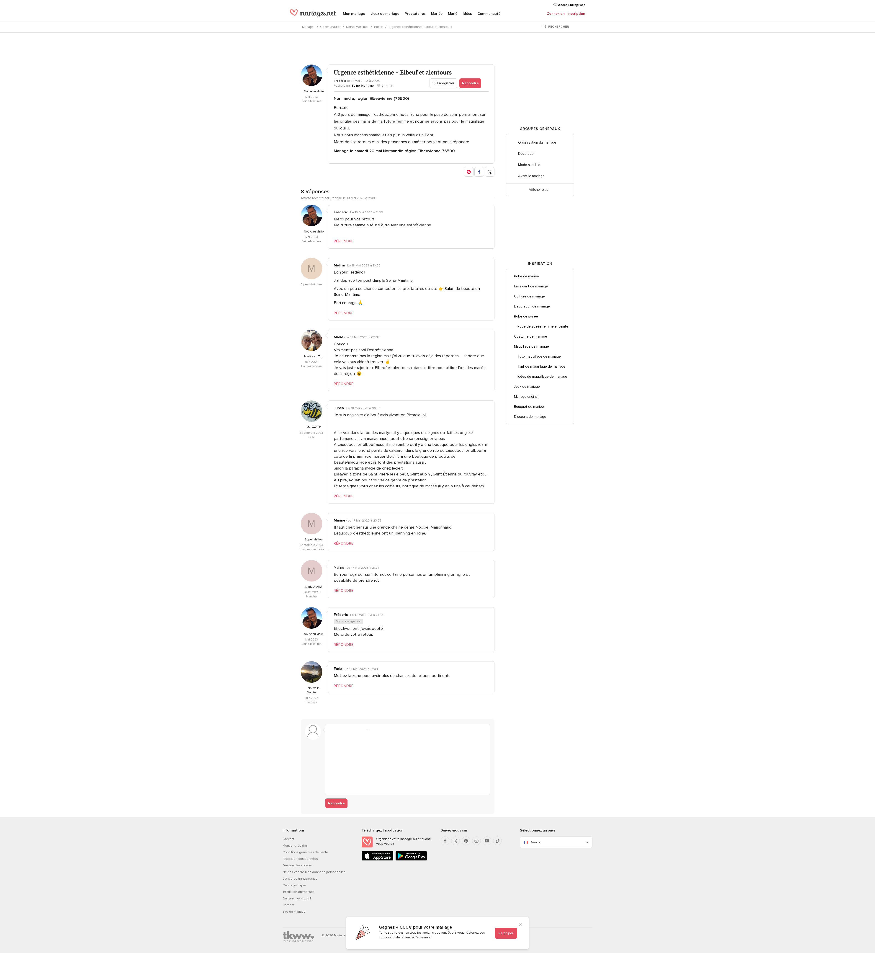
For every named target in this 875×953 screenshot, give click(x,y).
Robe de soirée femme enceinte (542, 326)
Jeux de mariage (527, 386)
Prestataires (415, 13)
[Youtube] (487, 841)
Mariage (308, 27)
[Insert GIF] (392, 729)
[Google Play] (411, 860)
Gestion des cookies (298, 865)
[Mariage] (313, 14)
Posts (378, 27)
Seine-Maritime (357, 27)
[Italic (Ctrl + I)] (340, 729)
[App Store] (378, 860)
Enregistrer (445, 83)
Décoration (526, 153)
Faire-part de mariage (531, 286)
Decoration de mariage (532, 306)
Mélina (339, 265)
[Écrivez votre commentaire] (407, 763)
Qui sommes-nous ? (297, 898)
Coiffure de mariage (529, 296)
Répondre (470, 83)
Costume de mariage (530, 336)
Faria (338, 668)
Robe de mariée (526, 276)
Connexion (556, 13)
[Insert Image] (374, 729)
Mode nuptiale (529, 165)
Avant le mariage (531, 176)
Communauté (488, 13)
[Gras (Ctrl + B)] (331, 729)
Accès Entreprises (571, 5)
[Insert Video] (383, 729)
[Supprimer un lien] (348, 729)
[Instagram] (476, 841)
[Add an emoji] (366, 729)
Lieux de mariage (385, 13)
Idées (467, 13)
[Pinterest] (466, 841)
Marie (338, 337)
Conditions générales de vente (305, 852)
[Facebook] (445, 841)
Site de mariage (294, 912)
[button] (469, 172)
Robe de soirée (526, 316)
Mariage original (526, 396)
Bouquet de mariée (529, 406)
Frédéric (340, 81)
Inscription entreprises (298, 892)
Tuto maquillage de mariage (539, 356)
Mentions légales (295, 845)
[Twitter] (455, 841)
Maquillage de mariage (531, 346)
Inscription (576, 13)
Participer (506, 933)
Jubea (339, 408)
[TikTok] (497, 841)
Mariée (437, 13)
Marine (339, 520)
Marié (452, 13)
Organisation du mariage (537, 142)
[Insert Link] (357, 729)
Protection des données (300, 859)
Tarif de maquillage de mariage (541, 366)
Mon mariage (354, 13)
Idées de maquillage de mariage (542, 376)
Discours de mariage (530, 416)
